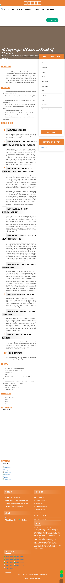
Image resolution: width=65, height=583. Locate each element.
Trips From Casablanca (40, 513)
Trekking (28, 9)
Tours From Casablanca (40, 506)
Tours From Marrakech (40, 500)
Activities (36, 9)
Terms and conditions (33, 574)
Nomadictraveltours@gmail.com (19, 500)
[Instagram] (32, 3)
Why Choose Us (43, 574)
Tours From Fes (38, 503)
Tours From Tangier (39, 509)
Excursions (19, 9)
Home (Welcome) (39, 497)
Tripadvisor (53, 20)
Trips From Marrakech (40, 516)
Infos (42, 9)
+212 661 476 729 (15, 497)
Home (3, 56)
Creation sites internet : (32, 578)
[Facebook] (29, 3)
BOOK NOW (51, 132)
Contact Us (50, 9)
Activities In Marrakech (40, 519)
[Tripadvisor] (25, 3)
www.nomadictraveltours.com (19, 503)
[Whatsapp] (39, 3)
